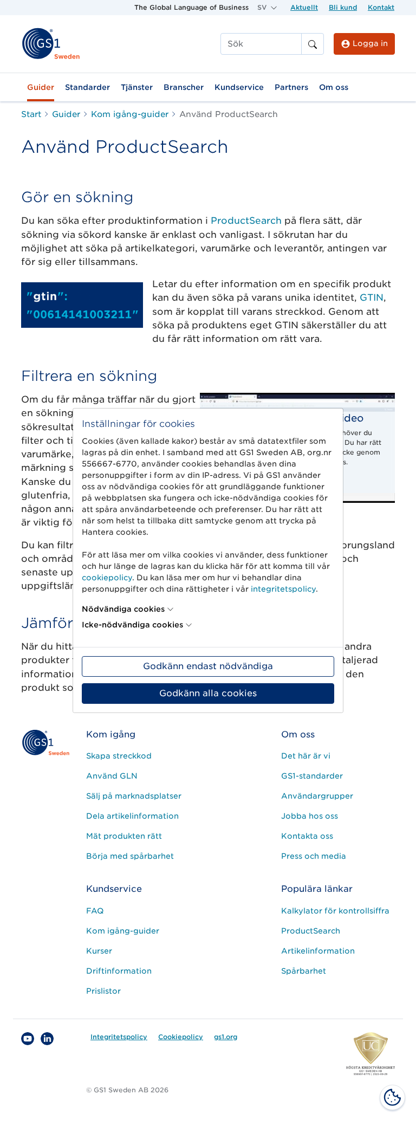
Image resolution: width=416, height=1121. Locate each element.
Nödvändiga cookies (123, 609)
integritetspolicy (283, 589)
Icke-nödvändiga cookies (132, 624)
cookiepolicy (107, 577)
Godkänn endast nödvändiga (208, 666)
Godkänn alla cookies (208, 693)
